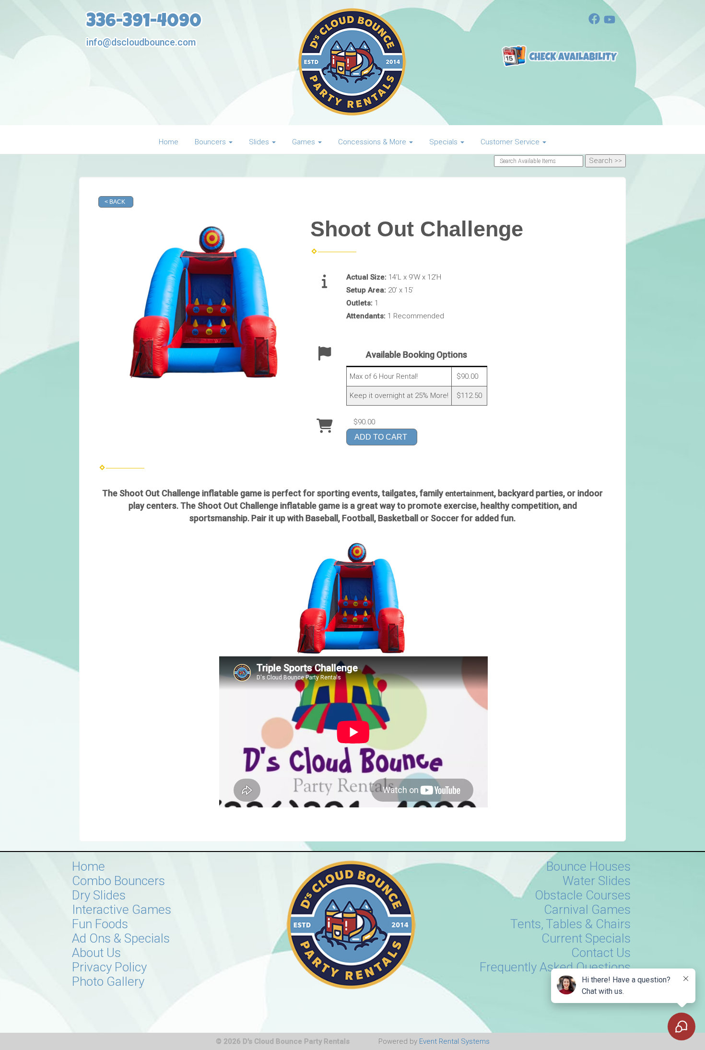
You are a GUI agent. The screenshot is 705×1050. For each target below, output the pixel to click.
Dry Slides (99, 895)
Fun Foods (100, 924)
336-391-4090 (143, 23)
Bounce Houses (588, 866)
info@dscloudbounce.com (141, 42)
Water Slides (597, 881)
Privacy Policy (109, 967)
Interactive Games (121, 909)
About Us (96, 952)
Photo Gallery (108, 981)
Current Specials (586, 938)
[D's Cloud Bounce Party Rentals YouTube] (609, 22)
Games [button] (304, 142)
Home (168, 142)
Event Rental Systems (454, 1041)
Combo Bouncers (118, 881)
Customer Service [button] (511, 142)
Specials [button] (444, 142)
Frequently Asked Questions (555, 967)
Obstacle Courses (583, 895)
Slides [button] (260, 142)
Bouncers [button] (211, 142)
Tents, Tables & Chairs (570, 924)
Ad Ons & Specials (121, 938)
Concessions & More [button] (373, 142)
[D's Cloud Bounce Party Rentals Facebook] (594, 22)
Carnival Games (587, 909)
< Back (115, 201)
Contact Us (601, 952)
